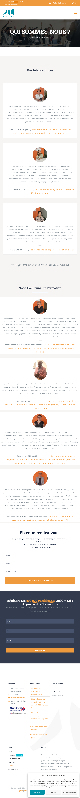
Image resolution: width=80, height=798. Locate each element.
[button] (76, 775)
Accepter (37, 792)
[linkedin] (76, 3)
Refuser (53, 792)
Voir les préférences (69, 792)
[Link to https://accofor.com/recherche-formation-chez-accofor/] (50, 3)
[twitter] (73, 3)
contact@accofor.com (18, 698)
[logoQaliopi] (18, 706)
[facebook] (69, 3)
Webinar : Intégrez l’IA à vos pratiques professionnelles (39, 691)
